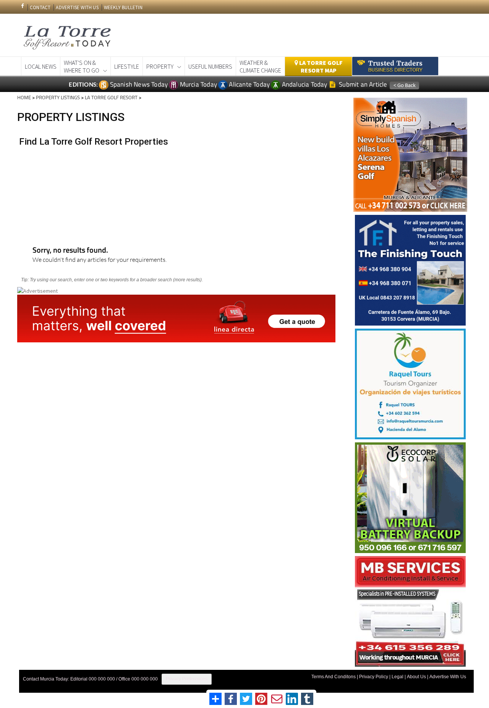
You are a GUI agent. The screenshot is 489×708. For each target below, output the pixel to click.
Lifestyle (126, 66)
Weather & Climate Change (260, 66)
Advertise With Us (447, 676)
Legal (397, 676)
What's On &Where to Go (81, 66)
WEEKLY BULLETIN (123, 7)
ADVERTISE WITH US (77, 7)
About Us (416, 676)
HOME (24, 97)
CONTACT (40, 7)
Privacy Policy (373, 676)
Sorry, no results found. (70, 250)
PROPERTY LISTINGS (58, 97)
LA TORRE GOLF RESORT (111, 97)
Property (159, 66)
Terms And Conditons (333, 676)
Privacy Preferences (186, 679)
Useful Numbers (210, 66)
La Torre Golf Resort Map (320, 66)
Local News (41, 66)
